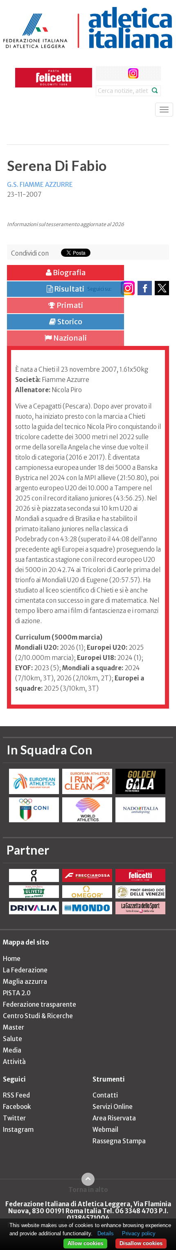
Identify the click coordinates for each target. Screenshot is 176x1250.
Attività (14, 1062)
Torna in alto (88, 1189)
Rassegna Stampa (119, 1141)
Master (13, 1027)
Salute (12, 1039)
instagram (133, 73)
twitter (118, 73)
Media (12, 1050)
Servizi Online (113, 1107)
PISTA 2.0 (17, 993)
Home (11, 959)
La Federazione (25, 970)
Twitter (14, 1118)
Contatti (105, 1095)
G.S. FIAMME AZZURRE (40, 185)
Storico (69, 321)
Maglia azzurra (25, 981)
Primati (69, 305)
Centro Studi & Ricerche (38, 1016)
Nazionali (69, 338)
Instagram (18, 1129)
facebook (103, 73)
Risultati (68, 289)
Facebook (17, 1107)
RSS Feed (16, 1095)
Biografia (69, 272)
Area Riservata (114, 1118)
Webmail (105, 1129)
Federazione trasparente (39, 1004)
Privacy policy (139, 1233)
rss (148, 73)
